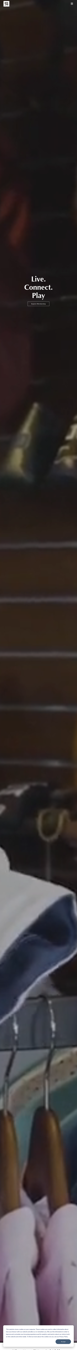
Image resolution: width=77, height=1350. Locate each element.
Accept (63, 1341)
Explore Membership (38, 304)
